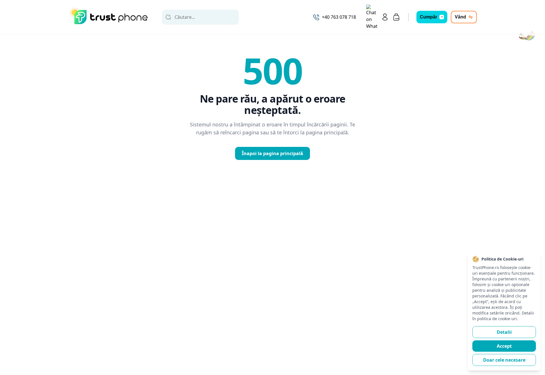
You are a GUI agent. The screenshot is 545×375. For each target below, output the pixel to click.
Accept (504, 346)
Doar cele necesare (504, 360)
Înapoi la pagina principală (272, 153)
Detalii (504, 332)
